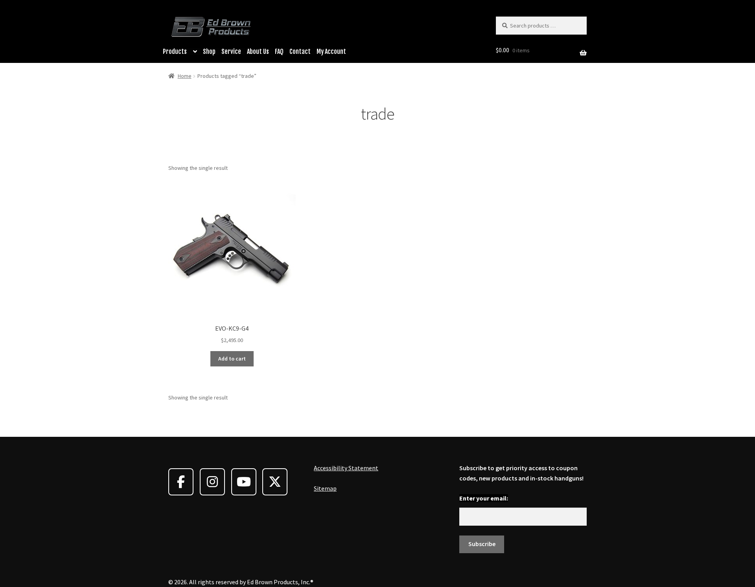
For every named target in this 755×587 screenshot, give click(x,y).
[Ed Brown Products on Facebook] (180, 481)
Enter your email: (483, 498)
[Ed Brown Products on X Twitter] (274, 481)
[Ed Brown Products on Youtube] (243, 481)
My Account (331, 51)
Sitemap (325, 488)
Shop (209, 51)
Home (185, 75)
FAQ (279, 51)
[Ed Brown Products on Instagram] (212, 481)
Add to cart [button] (232, 358)
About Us (258, 51)
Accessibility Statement (346, 468)
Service (231, 51)
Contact (300, 51)
